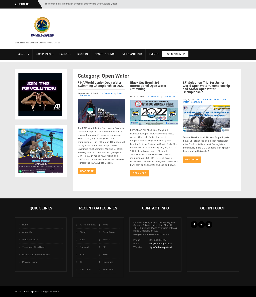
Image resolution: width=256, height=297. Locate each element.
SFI (200, 102)
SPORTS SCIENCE (105, 54)
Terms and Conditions (33, 247)
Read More (87, 171)
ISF (81, 262)
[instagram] (208, 224)
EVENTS (153, 54)
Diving (83, 232)
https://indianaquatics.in (161, 247)
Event (216, 99)
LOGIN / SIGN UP (175, 54)
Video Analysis (30, 239)
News (105, 224)
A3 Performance (88, 224)
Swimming (108, 262)
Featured (84, 247)
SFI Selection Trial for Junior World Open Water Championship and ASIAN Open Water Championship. (206, 87)
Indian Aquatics (31, 291)
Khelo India (85, 269)
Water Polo (108, 269)
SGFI (105, 254)
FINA (119, 93)
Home (25, 224)
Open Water (84, 95)
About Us (23, 54)
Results (193, 102)
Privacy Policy (29, 262)
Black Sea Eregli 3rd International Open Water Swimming (148, 86)
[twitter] (201, 224)
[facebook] (194, 224)
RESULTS (82, 54)
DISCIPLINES (43, 54)
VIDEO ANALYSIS (132, 54)
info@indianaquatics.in (160, 243)
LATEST (64, 54)
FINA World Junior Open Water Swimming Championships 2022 (100, 84)
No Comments (107, 93)
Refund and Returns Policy (36, 254)
